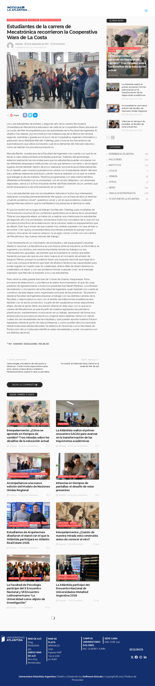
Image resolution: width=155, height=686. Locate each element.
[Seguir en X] (132, 657)
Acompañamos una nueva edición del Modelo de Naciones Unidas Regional (28, 486)
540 (97, 544)
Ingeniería (18, 343)
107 (98, 600)
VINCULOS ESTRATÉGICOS (50, 20)
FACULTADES (33, 20)
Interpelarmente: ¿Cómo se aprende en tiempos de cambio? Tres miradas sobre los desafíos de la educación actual (28, 436)
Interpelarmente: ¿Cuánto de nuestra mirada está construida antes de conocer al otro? (77, 536)
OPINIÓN (45, 424)
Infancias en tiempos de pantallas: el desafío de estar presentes (75, 486)
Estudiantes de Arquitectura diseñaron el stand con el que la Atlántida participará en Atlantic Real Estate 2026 (28, 538)
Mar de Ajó (43, 343)
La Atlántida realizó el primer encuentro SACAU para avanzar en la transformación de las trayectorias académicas (77, 436)
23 (49, 607)
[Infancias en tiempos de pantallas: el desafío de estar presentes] (77, 466)
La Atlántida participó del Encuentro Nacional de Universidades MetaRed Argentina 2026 (73, 590)
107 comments (76, 600)
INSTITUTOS (128, 165)
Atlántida (19, 44)
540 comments (76, 544)
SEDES (44, 474)
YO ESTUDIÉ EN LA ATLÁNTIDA (69, 526)
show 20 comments (23, 385)
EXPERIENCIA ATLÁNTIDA (17, 20)
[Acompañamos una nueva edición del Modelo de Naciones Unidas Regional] (28, 466)
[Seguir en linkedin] (145, 657)
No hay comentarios (29, 446)
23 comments (27, 607)
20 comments (59, 44)
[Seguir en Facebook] (136, 657)
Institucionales (30, 343)
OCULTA (128, 171)
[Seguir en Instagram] (141, 657)
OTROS (128, 182)
